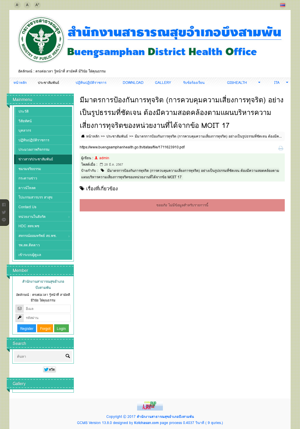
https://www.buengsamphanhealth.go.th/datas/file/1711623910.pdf (132, 147)
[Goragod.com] (150, 405)
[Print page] (281, 148)
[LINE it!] (3, 218)
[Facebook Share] (3, 203)
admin (104, 158)
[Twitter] (3, 211)
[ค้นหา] (67, 356)
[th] (282, 5)
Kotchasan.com (146, 422)
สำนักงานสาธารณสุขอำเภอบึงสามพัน (165, 416)
